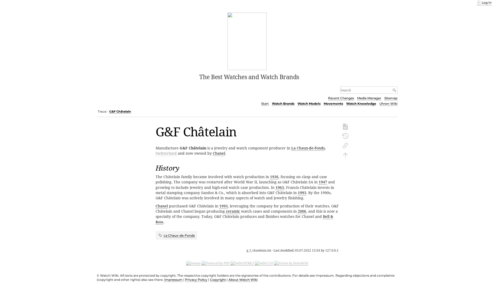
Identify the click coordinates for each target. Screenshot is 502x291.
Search (394, 90)
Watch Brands (283, 104)
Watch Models (309, 104)
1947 (323, 181)
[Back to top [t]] (345, 154)
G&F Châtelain (120, 111)
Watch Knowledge (361, 104)
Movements (333, 104)
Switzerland (166, 153)
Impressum (173, 280)
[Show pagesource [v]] (345, 126)
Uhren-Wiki (388, 104)
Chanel (219, 153)
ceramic (233, 211)
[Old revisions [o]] (345, 135)
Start (265, 104)
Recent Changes (341, 98)
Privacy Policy (196, 280)
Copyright (218, 280)
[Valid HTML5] (242, 263)
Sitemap (390, 98)
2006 (302, 211)
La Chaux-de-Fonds (308, 148)
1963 (280, 187)
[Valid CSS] (264, 263)
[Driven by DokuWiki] (291, 263)
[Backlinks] (345, 145)
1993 (302, 192)
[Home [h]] (247, 40)
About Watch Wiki (243, 280)
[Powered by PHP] (216, 263)
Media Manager (369, 98)
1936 (274, 176)
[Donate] (193, 263)
